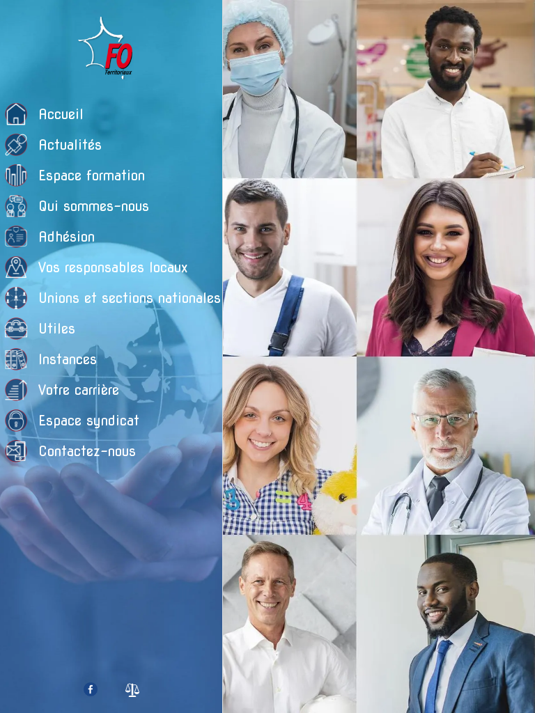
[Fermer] (245, 22)
